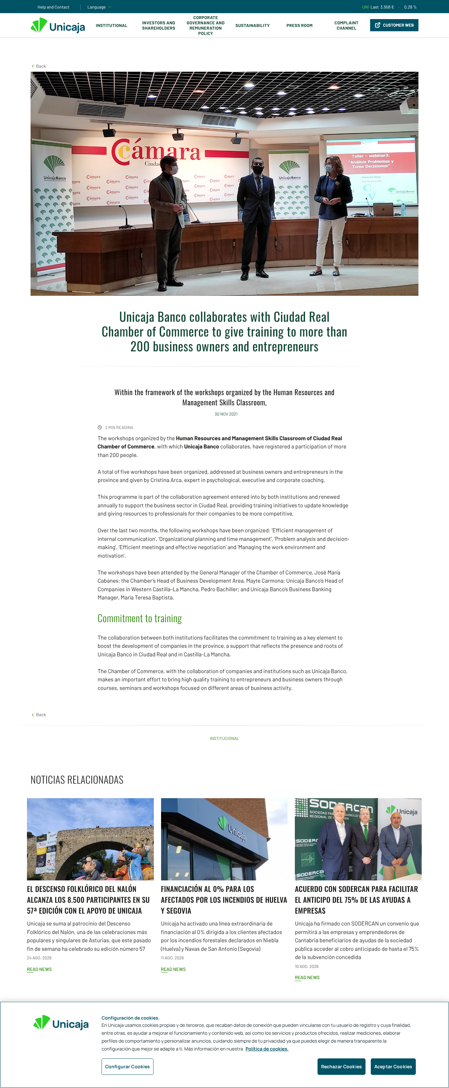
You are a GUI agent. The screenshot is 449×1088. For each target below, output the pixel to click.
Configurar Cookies (127, 1066)
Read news (39, 969)
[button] (38, 66)
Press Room (300, 25)
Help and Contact (53, 7)
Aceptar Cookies (393, 1066)
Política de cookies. (267, 1049)
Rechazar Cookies (341, 1066)
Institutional (112, 25)
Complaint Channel (347, 25)
